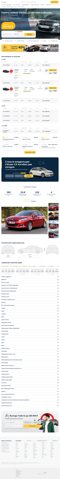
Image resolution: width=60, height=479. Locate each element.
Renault (34, 447)
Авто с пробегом (16, 4)
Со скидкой (45, 108)
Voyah (52, 453)
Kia (25, 442)
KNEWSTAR (44, 454)
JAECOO (43, 448)
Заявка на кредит (53, 70)
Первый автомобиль (5, 445)
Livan (43, 456)
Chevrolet (26, 444)
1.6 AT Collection (42, 266)
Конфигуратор (49, 4)
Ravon (34, 445)
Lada (25, 453)
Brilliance (34, 457)
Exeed (43, 444)
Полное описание (26, 73)
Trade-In (42, 4)
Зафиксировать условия (30, 152)
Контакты (44, 473)
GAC (16, 457)
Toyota (34, 453)
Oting (51, 444)
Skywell (52, 445)
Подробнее (16, 72)
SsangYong (35, 450)
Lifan (16, 445)
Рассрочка (3, 450)
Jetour (43, 450)
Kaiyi (43, 453)
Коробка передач (24, 108)
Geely (17, 444)
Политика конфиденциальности (19, 470)
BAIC (34, 456)
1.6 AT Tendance (33, 266)
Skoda (34, 448)
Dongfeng (17, 456)
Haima (43, 447)
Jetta (43, 451)
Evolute (43, 442)
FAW (16, 450)
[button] (46, 220)
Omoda (52, 442)
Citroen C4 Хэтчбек (16, 70)
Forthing (43, 445)
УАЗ (51, 457)
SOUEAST (52, 448)
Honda (25, 450)
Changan (17, 448)
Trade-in (50, 73)
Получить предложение (29, 34)
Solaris (52, 447)
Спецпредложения (25, 4)
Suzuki (34, 451)
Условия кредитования (18, 476)
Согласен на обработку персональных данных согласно (9, 36)
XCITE (52, 454)
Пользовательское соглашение (18, 474)
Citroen (25, 445)
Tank (51, 451)
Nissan (25, 457)
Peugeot (34, 444)
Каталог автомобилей (6, 4)
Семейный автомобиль (5, 444)
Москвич (52, 456)
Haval (17, 447)
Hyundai (25, 451)
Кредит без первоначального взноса (11, 18)
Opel (34, 442)
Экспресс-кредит (4, 442)
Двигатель (15, 108)
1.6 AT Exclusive (51, 266)
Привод (30, 108)
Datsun (25, 447)
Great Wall (17, 451)
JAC (16, 454)
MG (42, 457)
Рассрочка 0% (55, 73)
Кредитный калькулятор (5, 451)
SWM (51, 450)
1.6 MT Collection (24, 266)
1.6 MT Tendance (6, 266)
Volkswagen (35, 454)
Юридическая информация (18, 472)
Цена (37, 108)
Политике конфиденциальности (21, 36)
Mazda (25, 454)
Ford (25, 448)
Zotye (17, 453)
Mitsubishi (26, 456)
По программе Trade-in (5, 447)
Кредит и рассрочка (35, 4)
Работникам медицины (5, 448)
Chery (17, 442)
